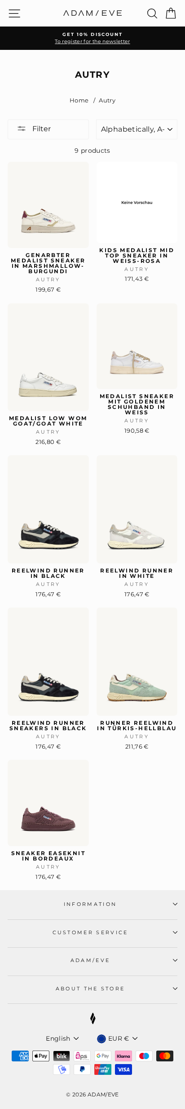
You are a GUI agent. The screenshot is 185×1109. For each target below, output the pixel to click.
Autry (107, 100)
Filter (41, 128)
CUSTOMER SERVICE (90, 932)
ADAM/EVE (90, 960)
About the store (90, 988)
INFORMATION (90, 904)
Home (79, 100)
